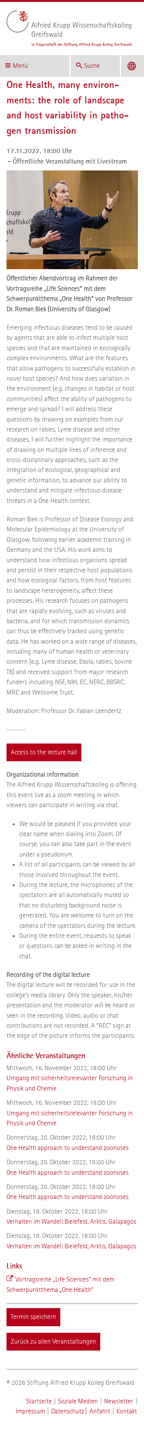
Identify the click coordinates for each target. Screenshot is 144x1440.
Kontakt (126, 1411)
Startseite (39, 1401)
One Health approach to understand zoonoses (68, 1148)
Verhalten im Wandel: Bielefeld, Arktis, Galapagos (71, 1221)
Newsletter (118, 1401)
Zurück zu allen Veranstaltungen (53, 1341)
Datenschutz (67, 1411)
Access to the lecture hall (44, 752)
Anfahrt (99, 1411)
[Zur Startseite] (69, 28)
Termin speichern (33, 1317)
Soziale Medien (78, 1401)
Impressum (30, 1411)
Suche (92, 66)
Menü (20, 66)
